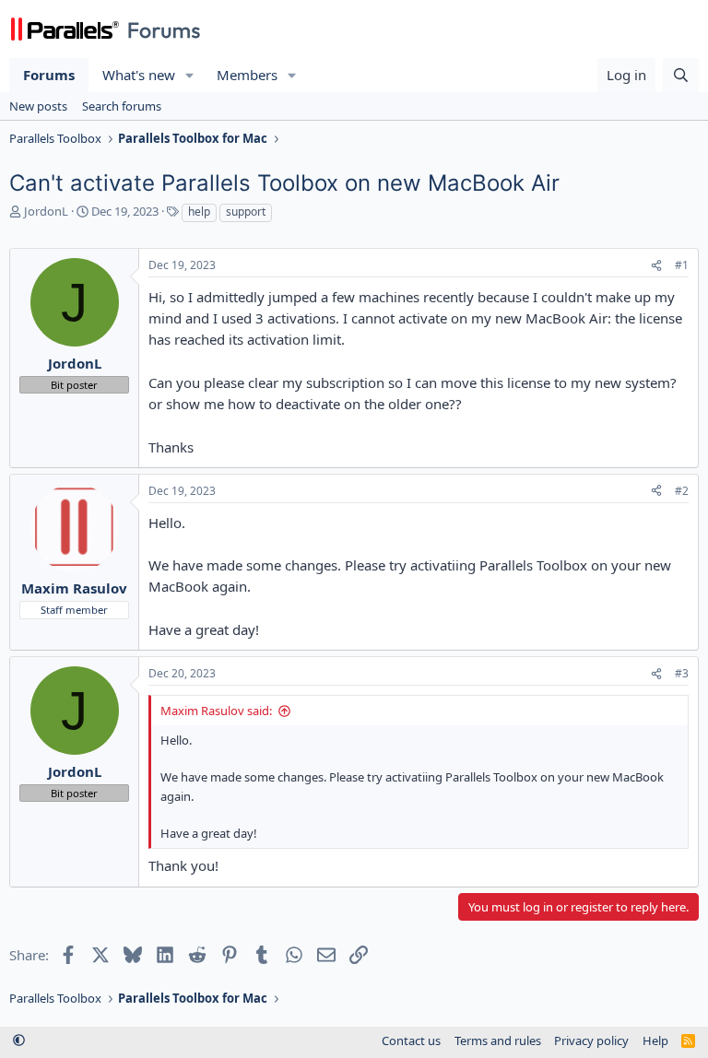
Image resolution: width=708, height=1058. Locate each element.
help (199, 211)
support (246, 211)
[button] (190, 75)
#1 (682, 265)
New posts (38, 106)
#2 (682, 491)
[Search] (681, 75)
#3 (682, 673)
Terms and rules (497, 1040)
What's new (138, 74)
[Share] (656, 265)
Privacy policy (591, 1040)
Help (655, 1040)
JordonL (46, 211)
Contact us (411, 1040)
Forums (49, 74)
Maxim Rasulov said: (216, 710)
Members (247, 74)
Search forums (121, 106)
